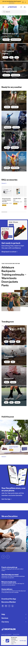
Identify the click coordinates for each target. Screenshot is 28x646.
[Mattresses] (14, 70)
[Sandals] (14, 101)
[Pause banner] (23, 2)
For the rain (16, 127)
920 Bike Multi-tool (17, 199)
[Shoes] (14, 376)
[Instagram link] (9, 606)
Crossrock (6, 39)
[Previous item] (3, 557)
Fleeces (7, 147)
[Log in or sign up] (21, 7)
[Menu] (3, 7)
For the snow (15, 167)
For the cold (15, 147)
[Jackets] (14, 161)
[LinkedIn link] (12, 606)
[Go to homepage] (12, 7)
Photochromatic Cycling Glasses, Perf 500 (6, 200)
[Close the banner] (3, 640)
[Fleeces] (14, 141)
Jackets (7, 167)
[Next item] (8, 557)
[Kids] (14, 335)
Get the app (23, 640)
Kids (17, 57)
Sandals (7, 107)
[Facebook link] (2, 606)
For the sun (14, 107)
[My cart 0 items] (25, 7)
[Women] (14, 52)
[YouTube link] (6, 606)
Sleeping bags (15, 75)
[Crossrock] (14, 29)
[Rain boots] (14, 121)
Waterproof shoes (16, 39)
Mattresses (6, 75)
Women (5, 57)
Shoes (6, 382)
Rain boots (7, 127)
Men (11, 57)
